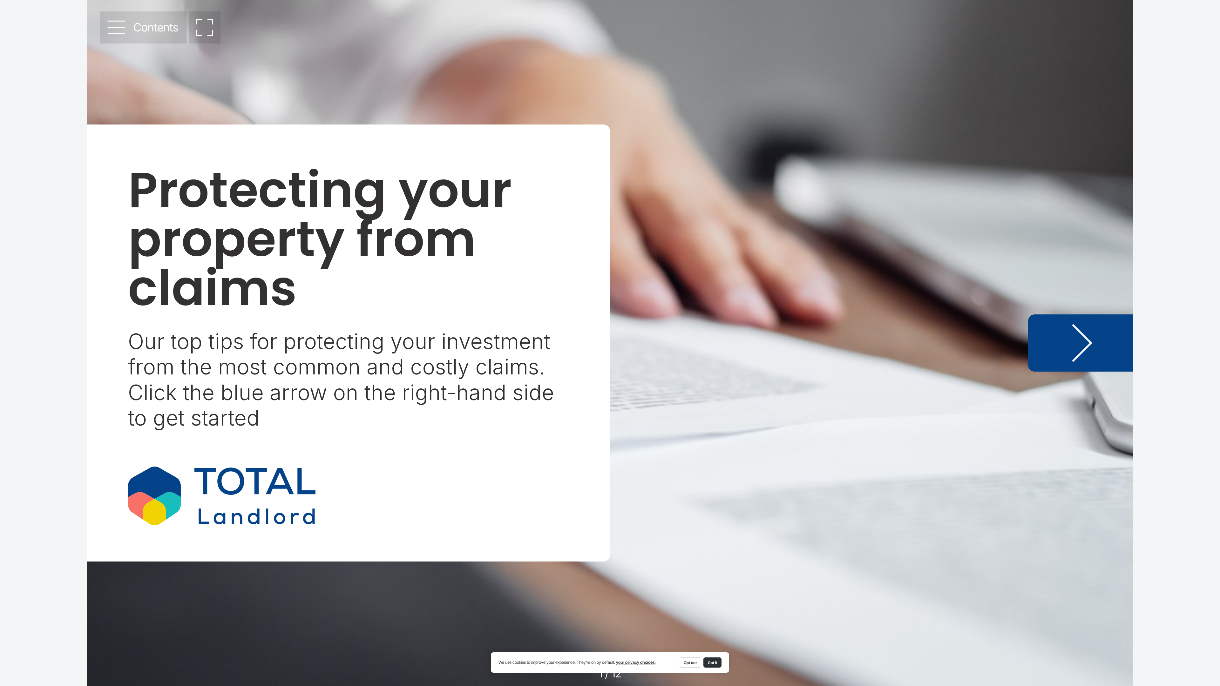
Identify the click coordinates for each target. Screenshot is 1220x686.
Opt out (690, 662)
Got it (712, 662)
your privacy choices (635, 662)
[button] (143, 27)
